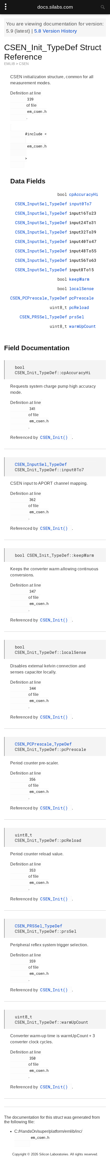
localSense (81, 288)
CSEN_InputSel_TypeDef (41, 203)
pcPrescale (81, 298)
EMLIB (10, 64)
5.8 (38, 31)
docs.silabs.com (55, 7)
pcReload (79, 307)
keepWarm (79, 279)
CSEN (24, 64)
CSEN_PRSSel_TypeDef (43, 316)
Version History (60, 31)
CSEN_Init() (55, 437)
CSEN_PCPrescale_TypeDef (38, 298)
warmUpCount (82, 326)
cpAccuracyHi (83, 194)
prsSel (76, 316)
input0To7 (80, 203)
